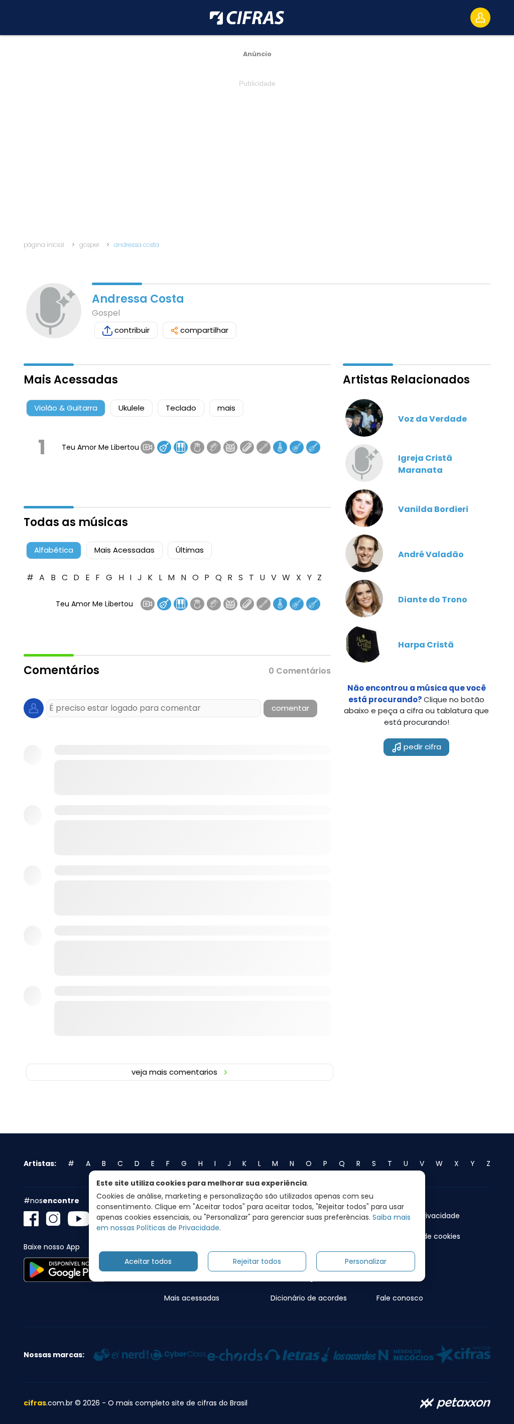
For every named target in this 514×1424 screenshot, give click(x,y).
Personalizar (366, 1261)
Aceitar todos (148, 1261)
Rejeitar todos (257, 1261)
